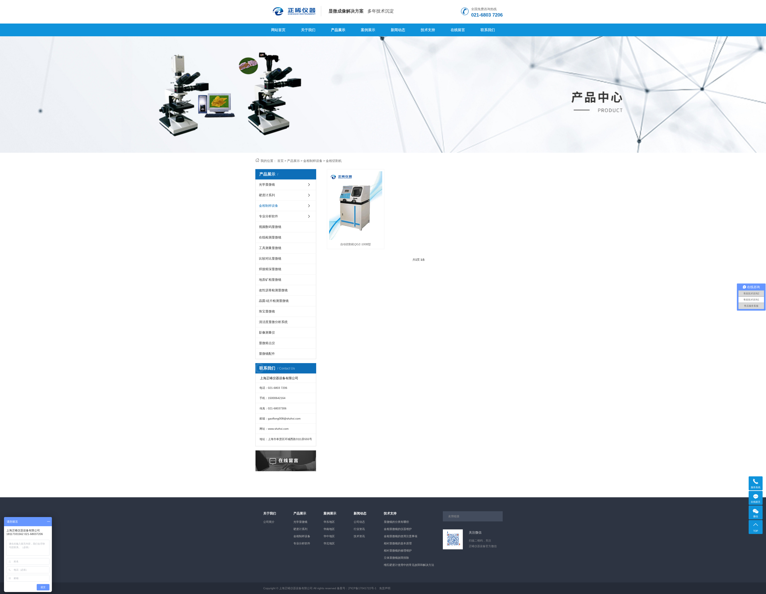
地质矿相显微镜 (270, 279)
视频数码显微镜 (270, 227)
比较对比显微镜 (270, 258)
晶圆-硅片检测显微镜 (274, 300)
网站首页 (278, 30)
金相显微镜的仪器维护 (398, 529)
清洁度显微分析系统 (273, 322)
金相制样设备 (312, 161)
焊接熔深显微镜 (270, 269)
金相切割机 (334, 161)
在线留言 (458, 30)
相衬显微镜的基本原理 (398, 543)
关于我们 (308, 30)
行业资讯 (359, 529)
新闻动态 (398, 30)
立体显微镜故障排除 (396, 557)
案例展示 (368, 30)
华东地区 (329, 521)
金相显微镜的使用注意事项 (400, 536)
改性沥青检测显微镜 (273, 290)
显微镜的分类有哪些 (396, 521)
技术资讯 (359, 536)
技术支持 (428, 30)
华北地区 (329, 543)
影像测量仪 (267, 332)
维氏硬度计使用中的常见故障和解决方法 (409, 564)
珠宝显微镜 (267, 311)
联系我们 (488, 30)
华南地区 (329, 529)
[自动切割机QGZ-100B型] (355, 205)
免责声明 (384, 588)
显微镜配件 (267, 353)
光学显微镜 (267, 184)
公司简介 (268, 521)
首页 (280, 161)
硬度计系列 (267, 195)
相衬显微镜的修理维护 (398, 550)
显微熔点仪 (267, 343)
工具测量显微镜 (270, 248)
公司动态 (359, 521)
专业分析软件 (268, 216)
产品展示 (338, 30)
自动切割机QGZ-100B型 (355, 244)
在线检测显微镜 (270, 237)
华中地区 (329, 536)
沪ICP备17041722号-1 (362, 588)
